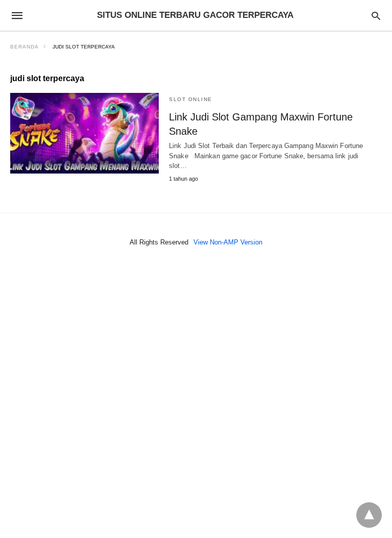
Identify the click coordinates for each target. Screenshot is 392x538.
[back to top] (369, 515)
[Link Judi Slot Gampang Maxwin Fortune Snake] (84, 133)
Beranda (24, 47)
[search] (376, 15)
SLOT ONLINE (190, 99)
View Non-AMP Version (227, 242)
